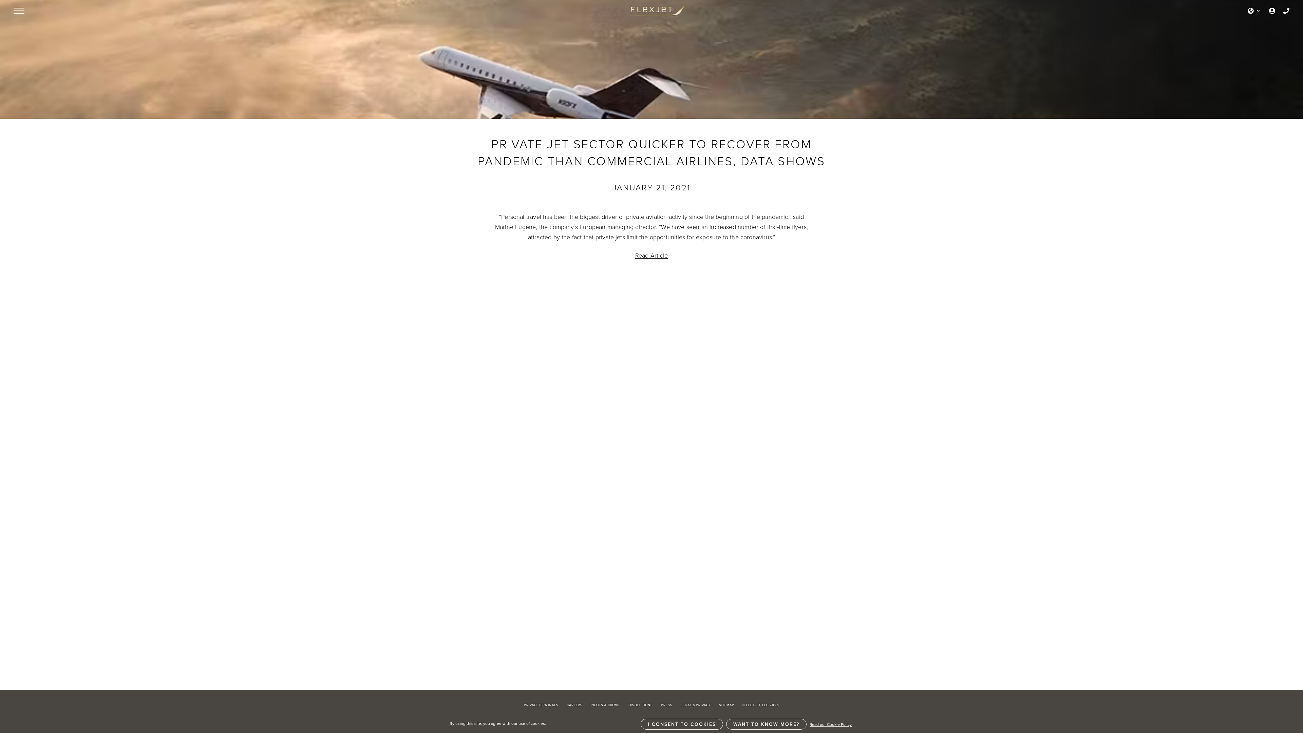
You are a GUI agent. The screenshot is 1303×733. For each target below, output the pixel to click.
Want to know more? (766, 724)
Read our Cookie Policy (831, 724)
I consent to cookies (682, 724)
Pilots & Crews (605, 705)
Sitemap (726, 705)
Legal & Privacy (696, 705)
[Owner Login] (1272, 11)
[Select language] (1254, 11)
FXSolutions (640, 705)
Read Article (651, 255)
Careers (575, 705)
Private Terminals (541, 705)
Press (667, 705)
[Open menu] (19, 11)
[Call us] (1286, 11)
